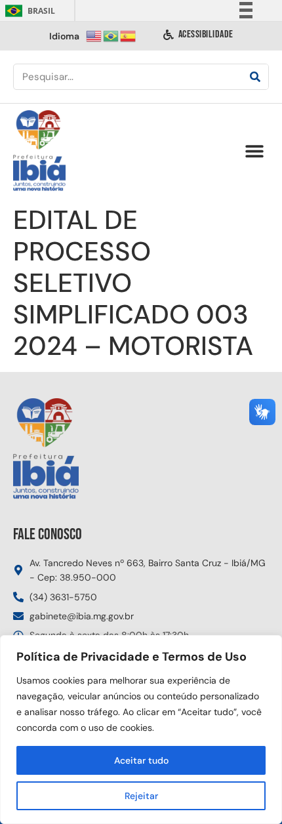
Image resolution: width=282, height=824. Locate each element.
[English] (94, 35)
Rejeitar (141, 796)
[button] (254, 151)
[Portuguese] (111, 35)
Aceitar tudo (141, 760)
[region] (141, 729)
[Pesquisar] (255, 76)
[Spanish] (128, 35)
